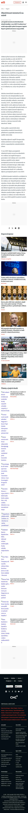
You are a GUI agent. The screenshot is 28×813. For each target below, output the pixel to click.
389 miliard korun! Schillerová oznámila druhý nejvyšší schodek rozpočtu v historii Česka (18, 393)
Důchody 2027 (19, 779)
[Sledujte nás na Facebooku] (12, 691)
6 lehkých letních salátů (21, 746)
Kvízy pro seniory (4, 734)
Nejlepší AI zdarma (5, 779)
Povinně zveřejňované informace (17, 809)
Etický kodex (6, 809)
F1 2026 (17, 762)
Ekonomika (19, 771)
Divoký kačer (4, 766)
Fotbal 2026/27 (19, 756)
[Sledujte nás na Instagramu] (15, 691)
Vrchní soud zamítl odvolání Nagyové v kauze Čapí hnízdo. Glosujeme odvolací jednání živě (18, 416)
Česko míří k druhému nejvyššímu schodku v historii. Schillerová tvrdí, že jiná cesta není (13, 279)
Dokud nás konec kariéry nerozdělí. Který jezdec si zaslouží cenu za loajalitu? (16, 603)
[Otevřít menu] (26, 2)
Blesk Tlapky (14, 708)
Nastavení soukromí (9, 806)
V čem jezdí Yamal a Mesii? (6, 732)
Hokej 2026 (18, 758)
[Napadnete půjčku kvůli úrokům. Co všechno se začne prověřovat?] (6, 520)
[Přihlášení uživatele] (23, 2)
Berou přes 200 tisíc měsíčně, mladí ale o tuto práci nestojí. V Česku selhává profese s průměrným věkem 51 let (13, 304)
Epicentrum (3, 728)
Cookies (22, 804)
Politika (3, 751)
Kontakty (6, 678)
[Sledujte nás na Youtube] (19, 691)
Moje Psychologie (5, 708)
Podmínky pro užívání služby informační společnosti (14, 802)
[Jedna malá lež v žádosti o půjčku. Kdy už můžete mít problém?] (14, 371)
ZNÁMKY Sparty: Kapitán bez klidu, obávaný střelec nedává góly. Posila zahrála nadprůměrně (17, 531)
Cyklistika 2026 (19, 766)
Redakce (13, 678)
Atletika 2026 (18, 764)
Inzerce (19, 678)
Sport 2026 (18, 751)
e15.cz (2, 8)
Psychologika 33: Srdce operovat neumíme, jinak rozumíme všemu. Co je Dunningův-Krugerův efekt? (18, 465)
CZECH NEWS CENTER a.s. (19, 794)
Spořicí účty (18, 777)
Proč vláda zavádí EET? (6, 760)
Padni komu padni (5, 762)
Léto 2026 (18, 725)
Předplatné (8, 681)
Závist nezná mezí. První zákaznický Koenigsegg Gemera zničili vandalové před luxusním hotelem (18, 438)
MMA (17, 754)
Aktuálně (3, 725)
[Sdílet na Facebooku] (9, 228)
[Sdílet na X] (12, 228)
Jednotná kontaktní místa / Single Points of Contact (13, 807)
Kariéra (20, 681)
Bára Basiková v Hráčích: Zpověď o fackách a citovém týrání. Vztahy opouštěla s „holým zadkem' (18, 621)
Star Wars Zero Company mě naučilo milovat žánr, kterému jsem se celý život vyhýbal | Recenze (18, 558)
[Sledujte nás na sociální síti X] (9, 691)
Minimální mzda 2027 (20, 781)
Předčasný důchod (20, 775)
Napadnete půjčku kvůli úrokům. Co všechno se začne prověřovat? (18, 515)
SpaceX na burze (4, 775)
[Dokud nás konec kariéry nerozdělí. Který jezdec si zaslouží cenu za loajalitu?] (5, 609)
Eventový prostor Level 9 (16, 717)
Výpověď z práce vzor (5, 764)
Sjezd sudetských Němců (6, 758)
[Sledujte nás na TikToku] (22, 691)
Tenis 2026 (18, 760)
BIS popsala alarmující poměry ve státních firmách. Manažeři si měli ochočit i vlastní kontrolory (12, 330)
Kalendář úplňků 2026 (5, 736)
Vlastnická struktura (18, 806)
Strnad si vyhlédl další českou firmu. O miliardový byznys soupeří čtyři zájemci (13, 255)
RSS (15, 681)
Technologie (4, 771)
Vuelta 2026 (24, 719)
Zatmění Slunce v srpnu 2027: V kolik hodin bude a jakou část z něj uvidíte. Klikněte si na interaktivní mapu (18, 490)
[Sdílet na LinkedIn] (19, 228)
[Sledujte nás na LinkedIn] (6, 691)
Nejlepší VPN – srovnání (6, 783)
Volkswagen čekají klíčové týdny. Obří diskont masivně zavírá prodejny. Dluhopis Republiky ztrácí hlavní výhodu (14, 355)
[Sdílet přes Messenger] (15, 228)
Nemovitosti (8, 712)
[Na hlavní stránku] (3, 2)
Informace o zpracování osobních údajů (11, 804)
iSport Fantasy (9, 710)
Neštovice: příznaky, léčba (6, 730)
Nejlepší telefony (4, 777)
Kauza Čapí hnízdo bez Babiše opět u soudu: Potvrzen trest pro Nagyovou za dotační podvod (18, 580)
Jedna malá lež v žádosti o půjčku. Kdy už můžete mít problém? (13, 381)
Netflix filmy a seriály (5, 785)
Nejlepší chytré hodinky (6, 781)
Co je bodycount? (5, 738)
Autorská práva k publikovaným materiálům (13, 800)
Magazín (7, 8)
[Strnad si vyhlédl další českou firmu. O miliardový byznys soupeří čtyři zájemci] (14, 244)
